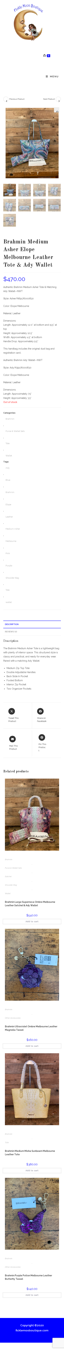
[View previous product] (6, 99)
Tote (8, 443)
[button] (56, 109)
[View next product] (58, 99)
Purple (9, 565)
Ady (8, 468)
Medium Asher (13, 529)
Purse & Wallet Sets (15, 431)
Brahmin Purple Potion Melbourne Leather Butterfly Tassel (28, 1277)
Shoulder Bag (12, 578)
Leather (9, 517)
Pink (8, 553)
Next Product (49, 99)
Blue (8, 480)
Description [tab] (12, 624)
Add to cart (32, 921)
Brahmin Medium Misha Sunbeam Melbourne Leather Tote (30, 1153)
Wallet (9, 455)
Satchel (8, 876)
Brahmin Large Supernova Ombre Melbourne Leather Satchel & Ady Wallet (30, 904)
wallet (9, 602)
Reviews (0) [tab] (11, 631)
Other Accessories (13, 1018)
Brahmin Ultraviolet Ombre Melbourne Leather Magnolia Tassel (31, 1028)
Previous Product (16, 99)
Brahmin (10, 419)
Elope (8, 504)
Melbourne (11, 541)
